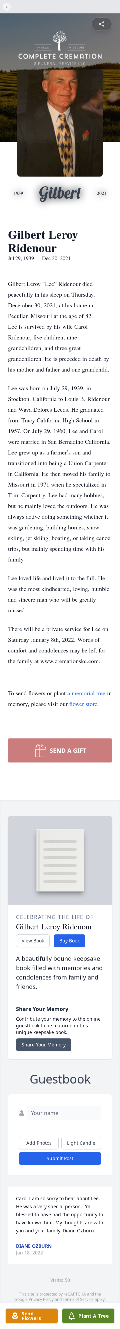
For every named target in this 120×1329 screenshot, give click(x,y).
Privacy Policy (41, 1299)
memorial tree (88, 693)
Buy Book (69, 940)
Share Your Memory (44, 1044)
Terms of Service (78, 1299)
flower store (83, 704)
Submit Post (60, 1158)
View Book (33, 940)
